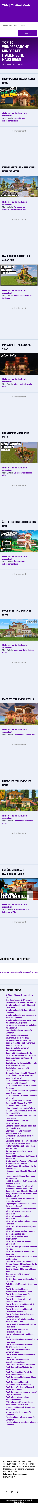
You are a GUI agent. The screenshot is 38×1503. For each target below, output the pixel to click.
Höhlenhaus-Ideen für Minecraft (19, 1186)
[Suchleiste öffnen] (4, 15)
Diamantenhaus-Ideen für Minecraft (21, 1073)
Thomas (21, 65)
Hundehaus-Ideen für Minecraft (19, 1189)
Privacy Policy (9, 1477)
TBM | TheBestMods (16, 5)
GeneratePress (19, 1502)
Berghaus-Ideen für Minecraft (18, 1040)
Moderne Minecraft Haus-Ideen (19, 1261)
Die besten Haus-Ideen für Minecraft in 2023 (19, 972)
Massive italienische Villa (24, 735)
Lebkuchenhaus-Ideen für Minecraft (21, 1209)
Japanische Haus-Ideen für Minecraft (21, 1191)
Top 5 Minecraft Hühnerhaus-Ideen (20, 1364)
